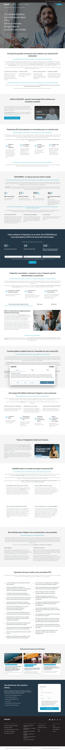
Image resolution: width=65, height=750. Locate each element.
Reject (18, 382)
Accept (47, 382)
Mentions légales (48, 748)
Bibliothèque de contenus (42, 727)
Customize (32, 382)
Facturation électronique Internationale (11, 725)
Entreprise (27, 4)
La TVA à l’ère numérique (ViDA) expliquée (29, 732)
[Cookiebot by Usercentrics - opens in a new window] (49, 367)
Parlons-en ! (32, 262)
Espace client (55, 1)
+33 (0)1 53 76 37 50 (56, 727)
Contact (59, 4)
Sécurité (42, 748)
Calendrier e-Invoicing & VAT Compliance (28, 726)
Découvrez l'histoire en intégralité (12, 117)
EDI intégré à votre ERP (8, 727)
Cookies (59, 748)
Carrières (49, 1)
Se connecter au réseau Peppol (9, 731)
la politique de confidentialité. (49, 259)
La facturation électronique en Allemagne (28, 734)
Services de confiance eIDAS (9, 733)
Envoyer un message (49, 708)
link (53, 377)
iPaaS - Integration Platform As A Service (11, 729)
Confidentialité (54, 748)
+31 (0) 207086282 (55, 729)
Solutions (13, 4)
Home (5, 7)
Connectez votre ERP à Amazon (28, 739)
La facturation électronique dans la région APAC (29, 737)
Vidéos (39, 731)
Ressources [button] (20, 4)
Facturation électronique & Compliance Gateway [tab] (18, 304)
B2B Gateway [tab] (39, 304)
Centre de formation (41, 725)
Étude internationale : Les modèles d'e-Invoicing (29, 729)
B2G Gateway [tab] (53, 304)
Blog (39, 729)
